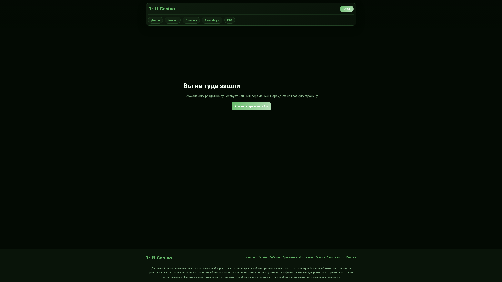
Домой (155, 20)
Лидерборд (212, 20)
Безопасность (335, 257)
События (275, 257)
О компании (306, 257)
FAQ (229, 20)
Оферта (320, 257)
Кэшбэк (262, 257)
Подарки (191, 20)
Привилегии (290, 257)
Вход (347, 8)
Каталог (173, 20)
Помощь (351, 257)
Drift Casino (161, 9)
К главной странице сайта (251, 106)
